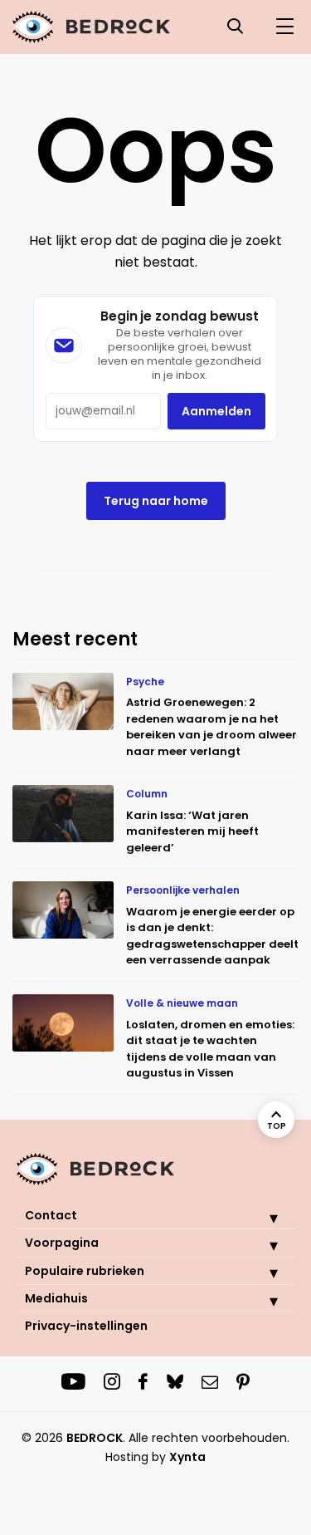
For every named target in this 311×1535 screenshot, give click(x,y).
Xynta (187, 1457)
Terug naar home (156, 501)
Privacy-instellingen (86, 1325)
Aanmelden (216, 411)
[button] (261, 1217)
